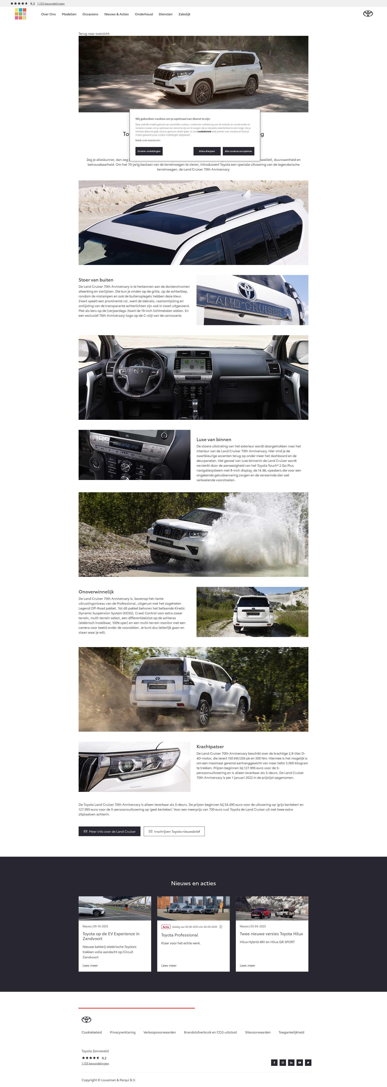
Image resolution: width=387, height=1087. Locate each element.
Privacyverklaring (122, 1032)
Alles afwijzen (207, 151)
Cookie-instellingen (149, 151)
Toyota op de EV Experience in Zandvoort (111, 936)
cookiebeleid (204, 131)
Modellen (69, 13)
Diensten (166, 13)
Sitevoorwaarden (258, 1032)
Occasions (90, 13)
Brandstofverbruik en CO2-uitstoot (210, 1032)
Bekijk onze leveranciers (147, 140)
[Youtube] (299, 1062)
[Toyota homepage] (368, 13)
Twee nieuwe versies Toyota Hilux (271, 933)
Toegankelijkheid (291, 1032)
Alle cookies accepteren (238, 151)
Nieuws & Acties (116, 13)
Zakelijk (184, 13)
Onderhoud (144, 13)
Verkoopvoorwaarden (160, 1032)
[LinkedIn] (291, 1062)
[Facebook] (274, 1062)
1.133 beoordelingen (51, 3)
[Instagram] (283, 1062)
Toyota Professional (179, 934)
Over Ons (48, 13)
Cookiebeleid (92, 1032)
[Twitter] (308, 1062)
